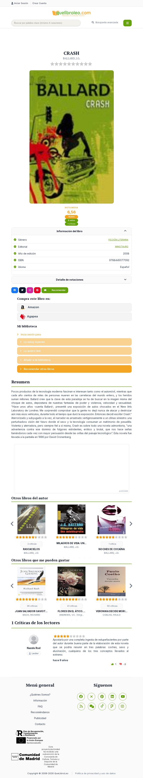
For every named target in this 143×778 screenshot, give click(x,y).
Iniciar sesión (21, 3)
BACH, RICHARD (31, 614)
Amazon (33, 307)
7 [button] (84, 558)
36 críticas (31, 606)
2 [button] (58, 558)
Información (40, 700)
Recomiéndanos (40, 712)
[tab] (71, 231)
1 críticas (72, 224)
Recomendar (58, 290)
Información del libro (69, 231)
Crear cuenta (39, 3)
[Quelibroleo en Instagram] (30, 290)
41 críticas (72, 606)
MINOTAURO (121, 246)
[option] (31, 530)
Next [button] (131, 524)
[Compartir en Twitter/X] (22, 290)
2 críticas (32, 544)
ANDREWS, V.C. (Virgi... (71, 614)
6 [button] (79, 558)
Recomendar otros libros (38, 368)
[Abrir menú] (127, 23)
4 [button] (69, 558)
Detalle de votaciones (69, 279)
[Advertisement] (74, 39)
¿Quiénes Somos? (40, 694)
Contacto (40, 724)
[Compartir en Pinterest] (37, 290)
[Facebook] (81, 697)
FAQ (40, 706)
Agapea (32, 316)
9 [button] (92, 620)
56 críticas (112, 606)
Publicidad (40, 718)
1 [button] (53, 558)
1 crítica (112, 544)
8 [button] (90, 558)
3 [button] (63, 558)
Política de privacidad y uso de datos (95, 773)
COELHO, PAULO (112, 614)
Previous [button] (12, 524)
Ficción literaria (118, 239)
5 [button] (74, 558)
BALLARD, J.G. (71, 58)
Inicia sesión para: (30, 334)
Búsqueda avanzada (106, 22)
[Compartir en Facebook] (14, 290)
